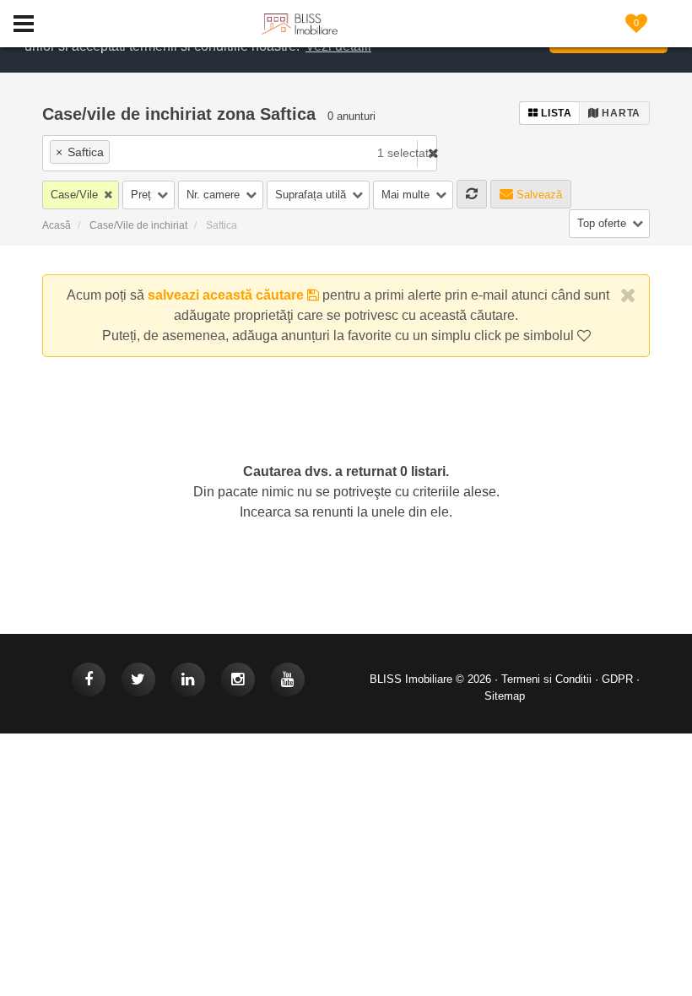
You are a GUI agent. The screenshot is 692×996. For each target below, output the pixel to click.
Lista (555, 113)
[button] (80, 195)
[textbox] (211, 151)
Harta (620, 113)
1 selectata (406, 153)
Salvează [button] (537, 194)
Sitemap (504, 696)
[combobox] (180, 153)
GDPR (617, 679)
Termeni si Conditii (546, 679)
